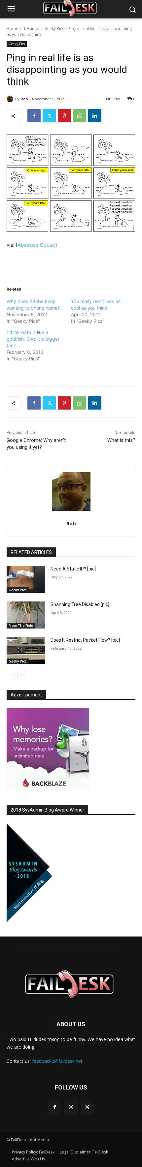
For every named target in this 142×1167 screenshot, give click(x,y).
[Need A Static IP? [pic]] (26, 579)
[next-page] (21, 675)
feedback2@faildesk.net (57, 1061)
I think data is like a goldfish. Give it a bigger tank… (33, 338)
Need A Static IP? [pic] (73, 568)
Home (12, 28)
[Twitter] (49, 115)
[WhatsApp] (79, 115)
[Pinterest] (64, 115)
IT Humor (31, 28)
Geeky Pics (54, 28)
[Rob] (11, 99)
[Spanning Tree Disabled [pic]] (26, 615)
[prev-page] (11, 675)
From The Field (21, 625)
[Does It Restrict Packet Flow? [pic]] (26, 650)
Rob (24, 98)
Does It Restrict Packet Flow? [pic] (85, 640)
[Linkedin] (94, 115)
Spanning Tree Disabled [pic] (80, 604)
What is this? (121, 440)
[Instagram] (70, 1107)
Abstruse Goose (36, 245)
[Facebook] (34, 115)
